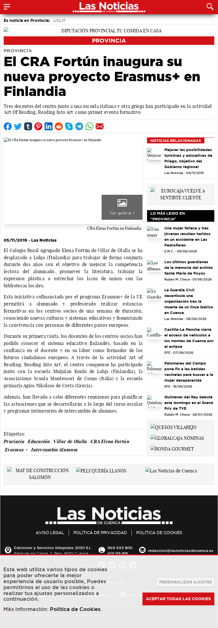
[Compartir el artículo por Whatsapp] (89, 126)
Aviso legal (50, 533)
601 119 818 (118, 553)
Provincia (109, 40)
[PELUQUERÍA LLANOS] (101, 470)
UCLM (59, 20)
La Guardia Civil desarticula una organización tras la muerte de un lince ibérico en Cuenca (188, 301)
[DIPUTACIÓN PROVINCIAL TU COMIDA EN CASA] (109, 30)
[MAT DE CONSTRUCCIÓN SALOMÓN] (40, 473)
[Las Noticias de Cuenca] (171, 470)
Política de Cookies (159, 533)
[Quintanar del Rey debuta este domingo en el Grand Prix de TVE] (154, 401)
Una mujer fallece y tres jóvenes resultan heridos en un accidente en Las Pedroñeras (187, 236)
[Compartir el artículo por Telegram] (79, 126)
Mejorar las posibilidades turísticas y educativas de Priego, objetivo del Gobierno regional (188, 158)
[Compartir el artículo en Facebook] (8, 126)
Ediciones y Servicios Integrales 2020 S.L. (53, 548)
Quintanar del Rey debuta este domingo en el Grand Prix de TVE (188, 402)
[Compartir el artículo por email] (100, 126)
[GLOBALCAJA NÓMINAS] (177, 437)
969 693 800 (120, 548)
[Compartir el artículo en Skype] (69, 126)
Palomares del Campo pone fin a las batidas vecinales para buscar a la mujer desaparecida (188, 371)
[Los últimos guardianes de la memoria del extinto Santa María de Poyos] (154, 266)
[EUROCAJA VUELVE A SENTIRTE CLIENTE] (180, 193)
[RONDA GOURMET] (172, 448)
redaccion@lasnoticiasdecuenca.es (180, 550)
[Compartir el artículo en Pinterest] (38, 126)
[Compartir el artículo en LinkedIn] (49, 126)
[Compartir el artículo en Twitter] (18, 126)
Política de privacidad (100, 533)
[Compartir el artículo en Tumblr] (28, 126)
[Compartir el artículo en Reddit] (59, 126)
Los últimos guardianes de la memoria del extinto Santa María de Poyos (188, 267)
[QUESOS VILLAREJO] (173, 427)
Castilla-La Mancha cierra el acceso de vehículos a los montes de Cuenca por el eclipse (189, 337)
